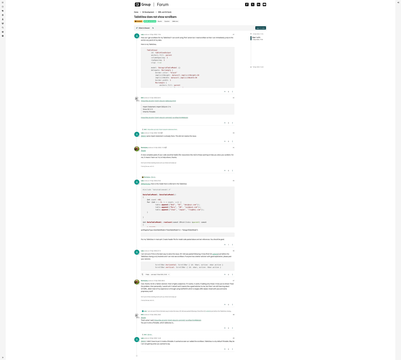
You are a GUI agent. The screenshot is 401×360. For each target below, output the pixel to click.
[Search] (3, 27)
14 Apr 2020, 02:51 (155, 98)
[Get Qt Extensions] (3, 31)
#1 (233, 34)
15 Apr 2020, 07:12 (155, 251)
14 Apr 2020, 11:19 (159, 147)
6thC (142, 98)
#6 (233, 251)
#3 (233, 133)
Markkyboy (144, 147)
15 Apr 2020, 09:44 (159, 281)
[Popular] (3, 15)
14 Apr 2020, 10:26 (155, 133)
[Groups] (3, 23)
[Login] (398, 2)
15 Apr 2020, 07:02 (155, 181)
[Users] (3, 19)
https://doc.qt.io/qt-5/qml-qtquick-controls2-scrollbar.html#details (164, 117)
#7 (233, 281)
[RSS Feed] (153, 28)
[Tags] (3, 11)
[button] (3, 357)
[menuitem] (398, 2)
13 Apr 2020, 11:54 (155, 34)
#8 (233, 314)
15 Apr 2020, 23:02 (155, 314)
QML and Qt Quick (151, 21)
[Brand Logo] (151, 4)
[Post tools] (232, 91)
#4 (233, 147)
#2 (233, 98)
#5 (233, 181)
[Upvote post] (225, 91)
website (215, 254)
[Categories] (3, 2)
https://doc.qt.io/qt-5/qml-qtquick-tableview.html (158, 101)
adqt (142, 34)
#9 (233, 338)
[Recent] (3, 6)
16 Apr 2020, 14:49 (155, 338)
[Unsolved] (3, 36)
